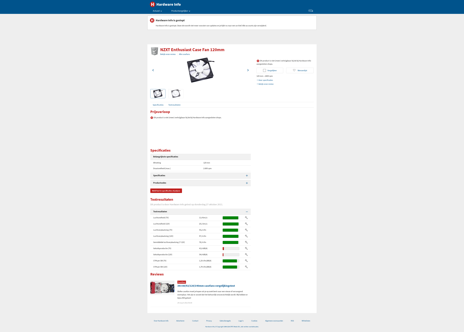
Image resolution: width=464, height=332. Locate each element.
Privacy (209, 321)
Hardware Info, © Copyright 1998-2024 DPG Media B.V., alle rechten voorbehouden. (232, 327)
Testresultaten (174, 104)
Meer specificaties (265, 80)
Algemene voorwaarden (274, 321)
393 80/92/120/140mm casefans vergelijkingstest (206, 285)
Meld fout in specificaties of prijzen (166, 191)
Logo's (241, 321)
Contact (195, 321)
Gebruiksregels (225, 321)
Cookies (254, 321)
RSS (292, 321)
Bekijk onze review (168, 54)
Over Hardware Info (161, 321)
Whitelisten (306, 321)
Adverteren (180, 321)
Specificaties (158, 104)
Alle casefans (184, 54)
